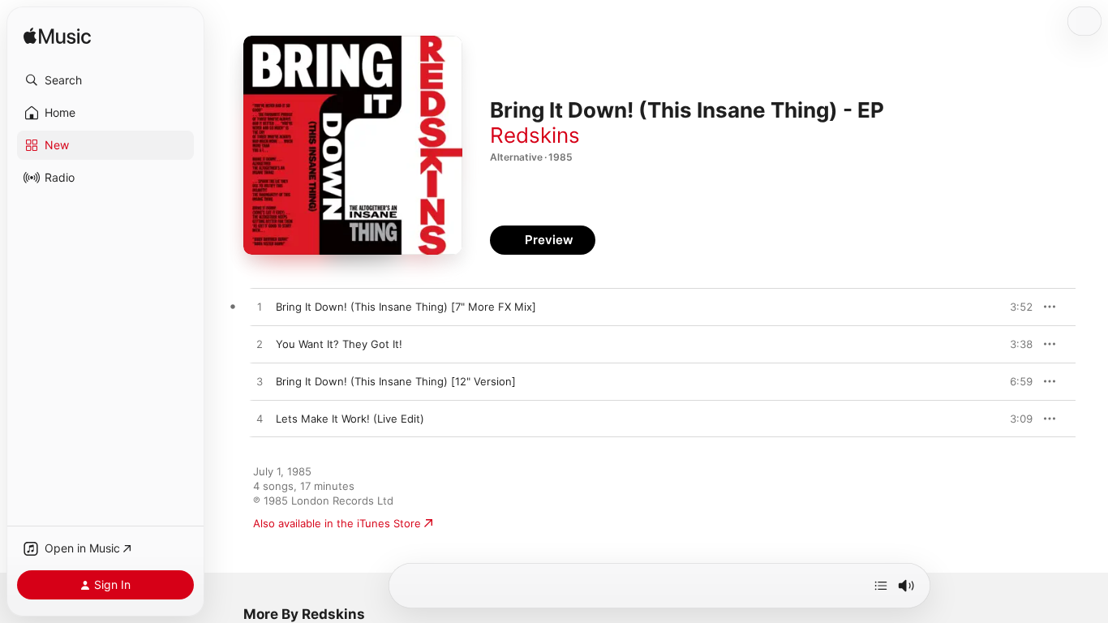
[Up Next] (881, 585)
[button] (105, 80)
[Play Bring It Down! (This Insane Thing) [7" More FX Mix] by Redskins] (259, 307)
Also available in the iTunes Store (337, 523)
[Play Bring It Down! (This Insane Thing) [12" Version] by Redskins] (259, 382)
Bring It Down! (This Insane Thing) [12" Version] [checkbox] (396, 381)
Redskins (535, 135)
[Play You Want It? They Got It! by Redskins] (259, 344)
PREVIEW (1015, 307)
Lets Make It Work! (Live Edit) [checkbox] (350, 418)
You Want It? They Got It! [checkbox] (339, 343)
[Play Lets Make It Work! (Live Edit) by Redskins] (259, 419)
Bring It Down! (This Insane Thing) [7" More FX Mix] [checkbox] (406, 306)
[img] (57, 37)
